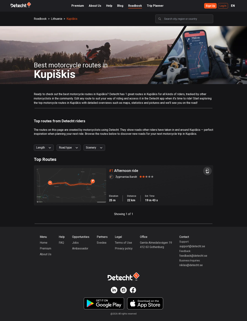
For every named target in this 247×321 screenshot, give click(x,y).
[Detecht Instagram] (123, 291)
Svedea (101, 242)
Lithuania (56, 18)
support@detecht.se (192, 246)
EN (233, 5)
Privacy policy (124, 248)
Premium (77, 5)
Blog (120, 5)
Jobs (75, 242)
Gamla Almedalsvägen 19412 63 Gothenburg (156, 245)
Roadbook (135, 5)
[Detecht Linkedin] (114, 291)
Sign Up (210, 5)
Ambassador (80, 248)
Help (109, 5)
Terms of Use (123, 242)
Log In (223, 5)
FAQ (61, 242)
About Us (95, 5)
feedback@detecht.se (193, 255)
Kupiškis (72, 18)
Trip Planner (155, 5)
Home (43, 242)
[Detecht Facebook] (133, 291)
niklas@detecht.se (191, 265)
